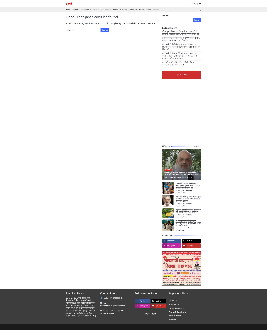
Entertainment (106, 10)
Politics (142, 10)
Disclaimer (173, 319)
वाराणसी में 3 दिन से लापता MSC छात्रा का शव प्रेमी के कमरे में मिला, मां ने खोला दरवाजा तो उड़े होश (188, 185)
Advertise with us (176, 308)
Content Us (174, 304)
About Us (173, 300)
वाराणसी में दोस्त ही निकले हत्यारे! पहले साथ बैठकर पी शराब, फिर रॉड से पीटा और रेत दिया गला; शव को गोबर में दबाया (179, 56)
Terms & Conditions (177, 312)
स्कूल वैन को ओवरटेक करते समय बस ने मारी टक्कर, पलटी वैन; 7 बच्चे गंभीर (188, 211)
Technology (132, 10)
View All (196, 146)
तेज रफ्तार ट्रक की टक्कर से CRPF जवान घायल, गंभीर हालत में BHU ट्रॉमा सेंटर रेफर (181, 39)
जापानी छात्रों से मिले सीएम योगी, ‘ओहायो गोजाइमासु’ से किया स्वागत (178, 63)
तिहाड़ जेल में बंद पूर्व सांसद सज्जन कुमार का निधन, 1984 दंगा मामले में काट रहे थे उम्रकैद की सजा (188, 199)
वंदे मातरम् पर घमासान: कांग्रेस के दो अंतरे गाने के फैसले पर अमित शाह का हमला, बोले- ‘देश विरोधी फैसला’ (181, 173)
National (96, 10)
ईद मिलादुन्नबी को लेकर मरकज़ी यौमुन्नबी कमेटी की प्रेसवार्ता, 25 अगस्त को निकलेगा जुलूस (188, 223)
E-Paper (156, 10)
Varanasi (75, 10)
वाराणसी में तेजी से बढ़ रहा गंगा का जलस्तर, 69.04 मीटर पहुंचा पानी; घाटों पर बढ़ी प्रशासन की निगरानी (181, 47)
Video (148, 10)
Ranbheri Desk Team (173, 177)
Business (123, 10)
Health (115, 10)
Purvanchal (85, 10)
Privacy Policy (175, 316)
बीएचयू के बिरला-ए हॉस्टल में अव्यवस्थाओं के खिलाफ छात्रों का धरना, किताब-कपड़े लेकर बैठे (180, 32)
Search (165, 15)
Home (68, 10)
